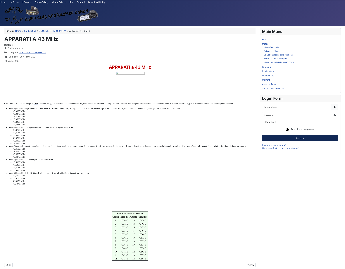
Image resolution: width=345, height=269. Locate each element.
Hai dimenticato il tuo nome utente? (280, 148)
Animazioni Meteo (272, 51)
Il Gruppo (26, 2)
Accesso (300, 138)
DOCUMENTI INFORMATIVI (32, 52)
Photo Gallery (42, 2)
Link (71, 2)
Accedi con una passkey (303, 129)
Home (3, 2)
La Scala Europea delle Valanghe (278, 55)
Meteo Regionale (271, 47)
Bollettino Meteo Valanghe (275, 58)
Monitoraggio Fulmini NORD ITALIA (279, 62)
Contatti (81, 2)
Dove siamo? (268, 75)
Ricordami (270, 122)
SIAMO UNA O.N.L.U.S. (273, 88)
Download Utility (96, 2)
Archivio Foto (269, 84)
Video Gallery (59, 2)
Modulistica (268, 71)
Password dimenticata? (274, 145)
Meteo (265, 43)
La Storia (14, 2)
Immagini (266, 67)
